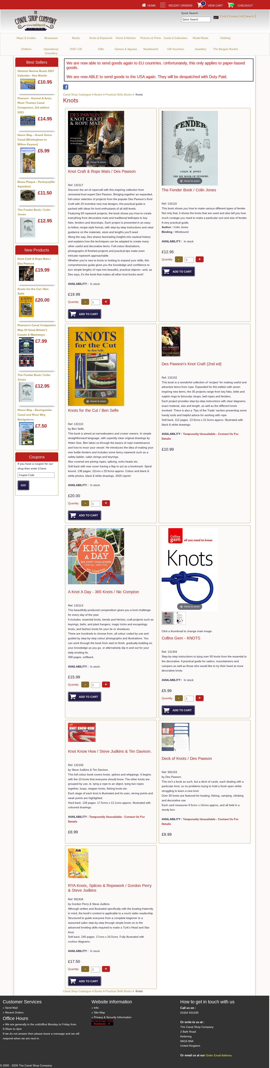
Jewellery (200, 49)
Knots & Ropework (100, 38)
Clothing (225, 38)
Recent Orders (180, 5)
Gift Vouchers (175, 49)
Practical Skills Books (118, 94)
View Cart (215, 5)
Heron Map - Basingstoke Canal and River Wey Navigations (35, 414)
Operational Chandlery (51, 51)
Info (224, 16)
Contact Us (236, 16)
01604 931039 (189, 1012)
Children (26, 49)
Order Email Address (219, 1055)
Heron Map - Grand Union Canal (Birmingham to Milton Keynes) (35, 139)
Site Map (99, 1012)
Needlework (150, 49)
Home (151, 5)
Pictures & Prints (150, 38)
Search (249, 16)
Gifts (101, 49)
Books (76, 38)
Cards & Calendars (175, 38)
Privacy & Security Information (112, 1017)
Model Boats (200, 38)
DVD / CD (76, 49)
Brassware (51, 38)
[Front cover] (168, 619)
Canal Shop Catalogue (77, 94)
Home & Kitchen (126, 38)
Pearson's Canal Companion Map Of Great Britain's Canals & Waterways (37, 330)
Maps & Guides (26, 38)
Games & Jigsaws (126, 49)
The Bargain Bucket (225, 49)
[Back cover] (180, 619)
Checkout (245, 5)
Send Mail (11, 1007)
